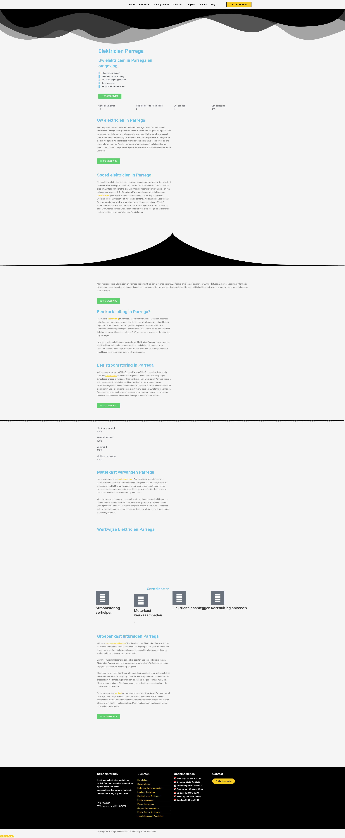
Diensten (177, 4)
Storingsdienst (161, 4)
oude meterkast (125, 479)
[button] (178, 4)
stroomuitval (111, 375)
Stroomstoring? (107, 773)
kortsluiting (113, 319)
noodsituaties (103, 195)
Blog (213, 4)
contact (118, 693)
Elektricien (144, 4)
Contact (203, 4)
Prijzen (191, 4)
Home (132, 4)
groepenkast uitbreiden (116, 643)
